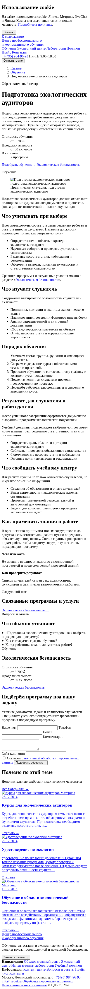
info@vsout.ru (12, 981)
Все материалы (15, 789)
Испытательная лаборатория (32, 965)
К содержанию (13, 36)
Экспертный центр (31, 48)
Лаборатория (56, 48)
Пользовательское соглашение (24, 985)
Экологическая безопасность (58, 164)
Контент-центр (34, 969)
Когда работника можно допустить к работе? (38, 644)
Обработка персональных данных (47, 981)
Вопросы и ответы (60, 969)
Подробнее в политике (35, 24)
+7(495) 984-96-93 (15, 56)
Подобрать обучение (19, 164)
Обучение (9, 48)
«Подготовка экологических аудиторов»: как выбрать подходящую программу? (43, 635)
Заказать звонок (16, 957)
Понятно (8, 32)
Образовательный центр (42, 961)
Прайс (6, 52)
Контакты (19, 52)
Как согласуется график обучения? (31, 641)
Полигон (73, 48)
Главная (16, 68)
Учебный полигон (68, 965)
